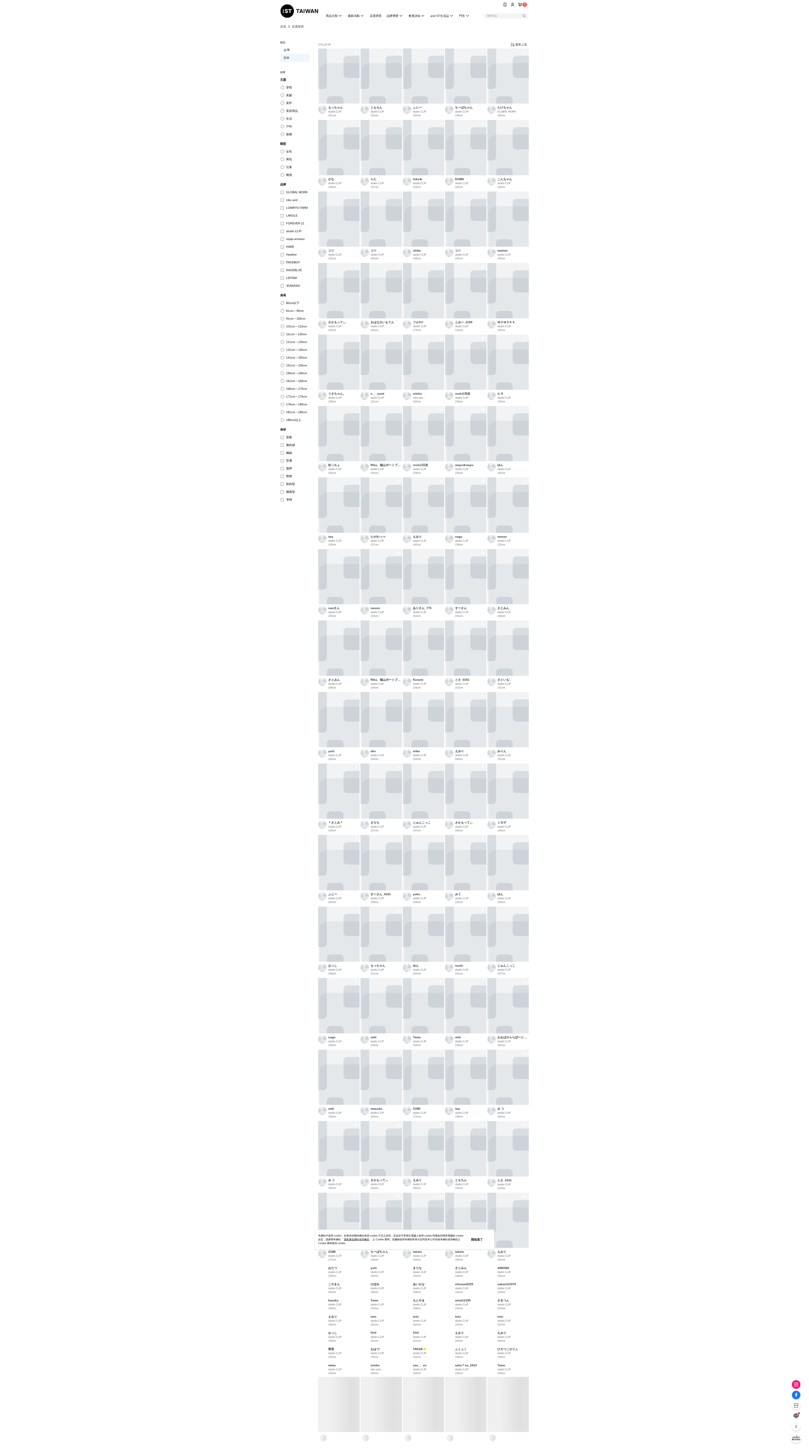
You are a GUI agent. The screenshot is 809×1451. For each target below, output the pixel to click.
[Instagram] (796, 1384)
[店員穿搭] (796, 1438)
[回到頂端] (796, 1426)
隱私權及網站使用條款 (356, 1239)
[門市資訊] (796, 1405)
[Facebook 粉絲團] (796, 1395)
